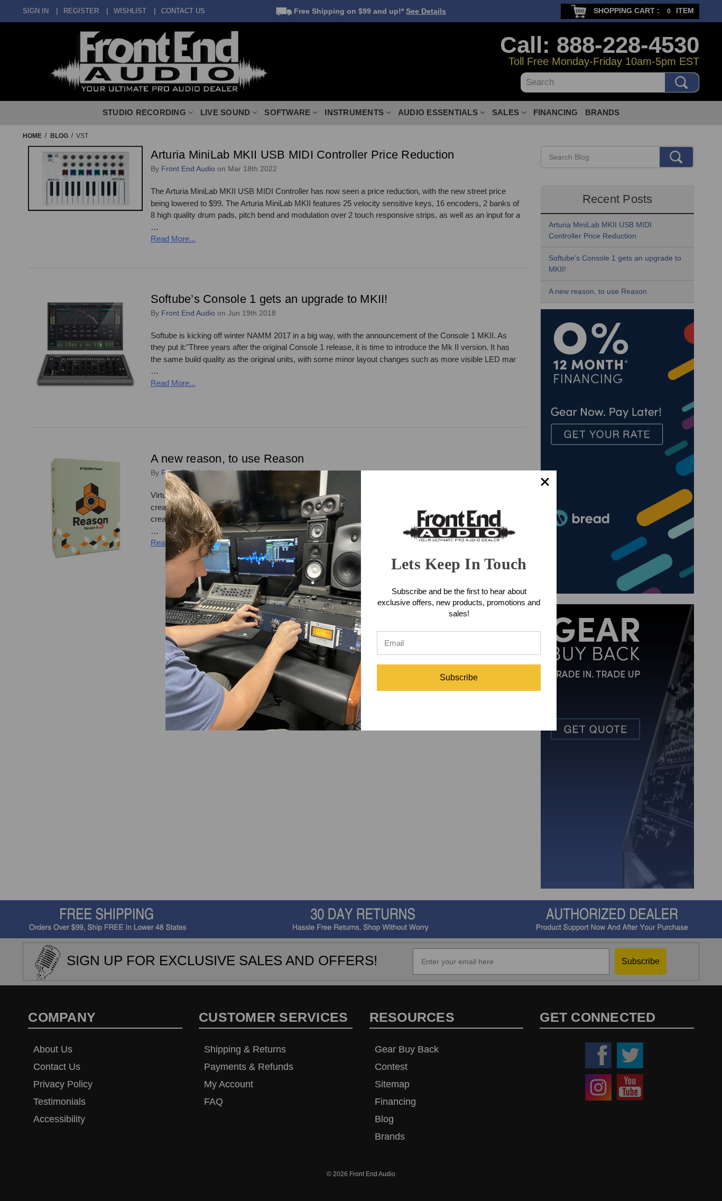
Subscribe (459, 677)
